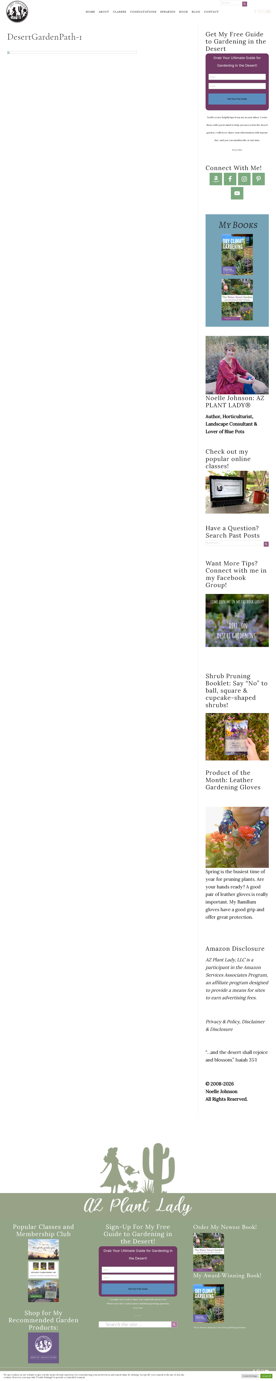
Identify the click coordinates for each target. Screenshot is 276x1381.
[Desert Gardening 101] (43, 1270)
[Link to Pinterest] (260, 11)
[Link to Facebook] (255, 11)
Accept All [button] (266, 1376)
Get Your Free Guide (237, 99)
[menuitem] (90, 11)
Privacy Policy (237, 150)
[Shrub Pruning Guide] (43, 1291)
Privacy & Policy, (223, 1022)
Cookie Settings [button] (250, 1376)
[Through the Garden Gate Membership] (43, 1249)
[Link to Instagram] (264, 11)
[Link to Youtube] (268, 11)
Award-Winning (224, 1276)
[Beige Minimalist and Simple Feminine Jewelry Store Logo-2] (43, 1347)
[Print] (17, 11)
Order (201, 1228)
